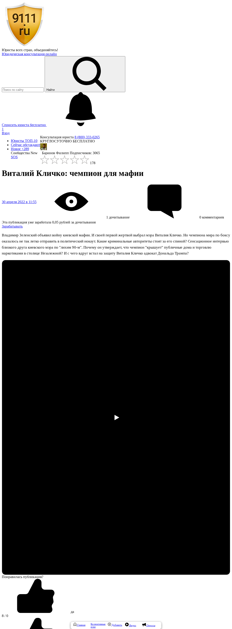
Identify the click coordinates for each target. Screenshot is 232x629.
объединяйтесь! (46, 50)
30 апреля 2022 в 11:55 (19, 202)
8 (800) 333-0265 (87, 137)
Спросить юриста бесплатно (24, 125)
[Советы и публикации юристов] (24, 46)
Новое (20, 149)
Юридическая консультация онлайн (29, 54)
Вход (6, 133)
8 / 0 (5, 616)
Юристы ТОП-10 (24, 141)
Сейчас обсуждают (25, 145)
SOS (14, 157)
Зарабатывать (12, 226)
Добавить (116, 625)
